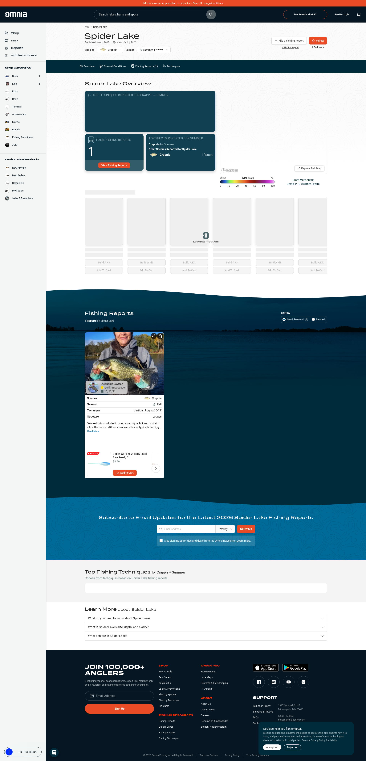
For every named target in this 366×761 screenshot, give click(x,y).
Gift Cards (164, 705)
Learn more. (244, 540)
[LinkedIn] (274, 682)
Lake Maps (207, 677)
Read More (93, 431)
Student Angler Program (214, 726)
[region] (273, 132)
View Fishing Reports (114, 165)
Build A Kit (104, 262)
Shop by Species (168, 694)
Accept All (272, 747)
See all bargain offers (208, 3)
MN (87, 26)
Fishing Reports (167, 721)
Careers (205, 715)
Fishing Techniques (169, 738)
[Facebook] (259, 682)
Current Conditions (115, 66)
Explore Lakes (166, 726)
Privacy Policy (232, 755)
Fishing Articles (167, 732)
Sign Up (119, 708)
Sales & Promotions (169, 688)
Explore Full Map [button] (311, 168)
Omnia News (208, 709)
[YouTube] (289, 682)
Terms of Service (209, 755)
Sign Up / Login (342, 14)
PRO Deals (207, 688)
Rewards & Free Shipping (214, 683)
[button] (206, 618)
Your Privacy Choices (257, 755)
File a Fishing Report (291, 40)
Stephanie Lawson (112, 383)
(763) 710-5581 (286, 715)
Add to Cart (127, 472)
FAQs (256, 717)
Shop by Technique (169, 700)
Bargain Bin (165, 683)
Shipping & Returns (263, 711)
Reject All (292, 747)
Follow (320, 40)
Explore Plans (208, 671)
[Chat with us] (54, 752)
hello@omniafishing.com (291, 719)
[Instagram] (303, 682)
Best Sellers (165, 677)
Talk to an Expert (261, 705)
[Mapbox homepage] (229, 170)
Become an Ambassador (214, 721)
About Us (206, 703)
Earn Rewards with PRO (305, 14)
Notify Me (246, 528)
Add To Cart (104, 270)
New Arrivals (165, 671)
